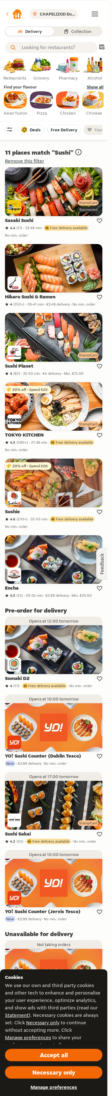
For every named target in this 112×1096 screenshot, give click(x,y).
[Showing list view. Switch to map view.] (101, 47)
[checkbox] (15, 103)
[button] (13, 14)
